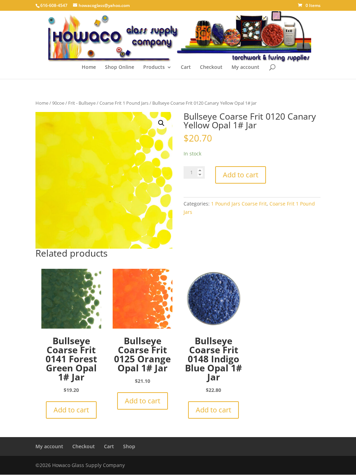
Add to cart (240, 174)
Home (89, 67)
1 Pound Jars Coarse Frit (239, 203)
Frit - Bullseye (82, 103)
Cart (186, 67)
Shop (129, 446)
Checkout (211, 67)
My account (245, 67)
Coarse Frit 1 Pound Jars (123, 103)
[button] (161, 123)
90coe (58, 103)
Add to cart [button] (71, 409)
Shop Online (119, 67)
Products (154, 67)
